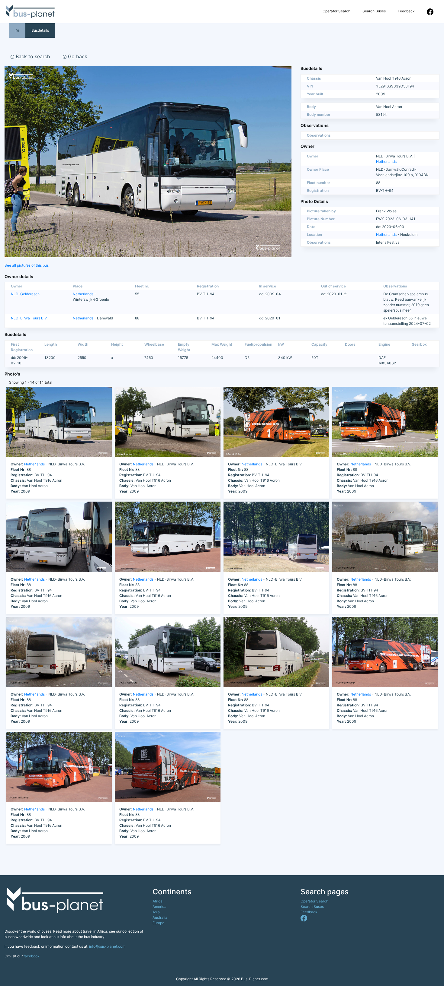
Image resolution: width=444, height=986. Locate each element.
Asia (156, 912)
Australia (160, 917)
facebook (32, 956)
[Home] (17, 30)
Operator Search (336, 11)
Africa (157, 901)
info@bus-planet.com (107, 946)
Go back (76, 56)
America (159, 906)
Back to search (32, 56)
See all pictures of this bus (27, 265)
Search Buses (374, 11)
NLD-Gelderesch (25, 294)
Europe (158, 923)
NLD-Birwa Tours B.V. (29, 318)
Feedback (406, 11)
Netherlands (386, 161)
